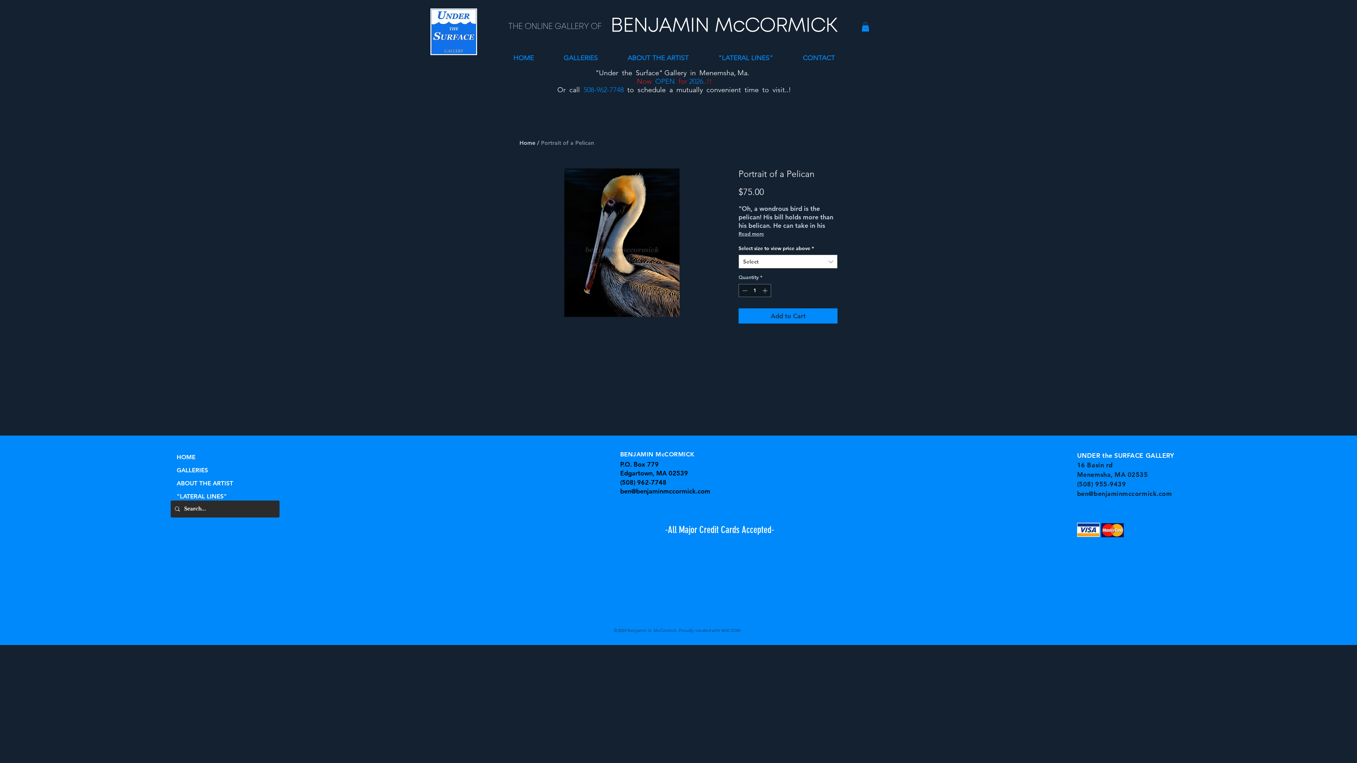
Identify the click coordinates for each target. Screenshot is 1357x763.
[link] (865, 26)
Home (527, 143)
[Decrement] (744, 290)
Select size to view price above (776, 248)
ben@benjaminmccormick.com (665, 491)
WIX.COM (731, 630)
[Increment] (765, 290)
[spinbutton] (754, 290)
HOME (186, 457)
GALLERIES (192, 470)
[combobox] (788, 261)
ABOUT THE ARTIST (205, 483)
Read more (751, 234)
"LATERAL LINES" (202, 496)
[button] (581, 57)
